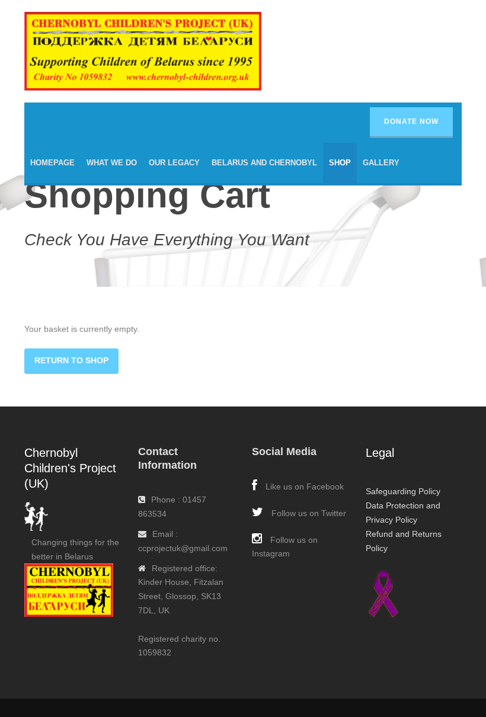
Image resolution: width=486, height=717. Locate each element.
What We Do (112, 162)
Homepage (52, 162)
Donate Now (411, 121)
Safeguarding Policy (403, 491)
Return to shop (71, 360)
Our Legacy (174, 162)
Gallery (381, 162)
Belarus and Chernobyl (264, 162)
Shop (340, 162)
